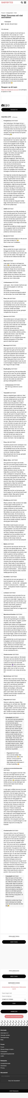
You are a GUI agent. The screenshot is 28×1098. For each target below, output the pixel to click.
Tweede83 (7, 393)
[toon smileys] (8, 105)
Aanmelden (14, 1011)
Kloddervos (7, 500)
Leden (2, 1056)
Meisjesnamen (15, 987)
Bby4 (5, 261)
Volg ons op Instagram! (14, 1016)
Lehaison (6, 593)
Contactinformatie (5, 1063)
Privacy (3, 1068)
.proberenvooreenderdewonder (13, 768)
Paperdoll (6, 699)
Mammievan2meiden (10, 614)
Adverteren (4, 1066)
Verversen (15, 117)
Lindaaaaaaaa (8, 282)
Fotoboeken (4, 1051)
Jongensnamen (6, 987)
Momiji (6, 236)
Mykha (6, 544)
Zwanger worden (5, 1035)
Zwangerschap (5, 1037)
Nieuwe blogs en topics (7, 1049)
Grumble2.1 (7, 577)
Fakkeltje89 (9, 717)
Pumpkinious (8, 121)
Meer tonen (14, 942)
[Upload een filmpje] (5, 105)
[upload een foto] (2, 105)
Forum (3, 13)
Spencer (6, 316)
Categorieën (9, 13)
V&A (15, 13)
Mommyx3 (7, 345)
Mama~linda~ (7, 460)
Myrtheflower (7, 676)
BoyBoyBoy (7, 369)
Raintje (6, 246)
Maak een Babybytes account (10, 90)
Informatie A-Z (4, 1033)
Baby (2, 1040)
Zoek (14, 1003)
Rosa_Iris (6, 298)
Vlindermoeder (8, 654)
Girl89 (5, 209)
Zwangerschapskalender (7, 1054)
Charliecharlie (8, 830)
